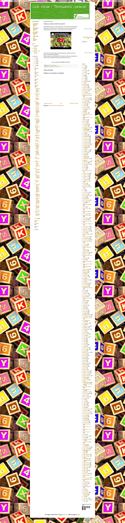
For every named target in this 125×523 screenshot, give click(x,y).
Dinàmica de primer (87, 211)
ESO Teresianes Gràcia (35, 39)
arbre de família (86, 98)
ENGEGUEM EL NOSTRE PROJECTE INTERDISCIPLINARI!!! (37, 199)
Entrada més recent (48, 103)
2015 (35, 63)
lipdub (84, 307)
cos (83, 189)
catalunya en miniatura (85, 156)
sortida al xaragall (87, 442)
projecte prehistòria (87, 386)
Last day (36, 143)
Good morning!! (37, 158)
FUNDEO (85, 258)
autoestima (85, 107)
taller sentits (86, 467)
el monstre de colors (87, 221)
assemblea (85, 101)
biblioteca (85, 120)
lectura (84, 302)
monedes (85, 332)
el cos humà (85, 219)
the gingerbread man (87, 479)
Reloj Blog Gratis (87, 37)
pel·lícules (85, 358)
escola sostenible (86, 240)
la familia (85, 296)
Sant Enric (85, 410)
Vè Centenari (86, 492)
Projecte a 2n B (37, 181)
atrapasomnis (86, 102)
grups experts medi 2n (87, 264)
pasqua (84, 357)
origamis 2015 (86, 348)
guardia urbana (86, 269)
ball (84, 111)
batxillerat (85, 113)
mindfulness (85, 327)
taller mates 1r (86, 463)
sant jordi (85, 415)
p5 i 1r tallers (86, 349)
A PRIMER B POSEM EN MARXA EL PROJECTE (37, 188)
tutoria (84, 491)
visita (84, 496)
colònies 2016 (86, 178)
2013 (35, 229)
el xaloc (84, 232)
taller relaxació (86, 466)
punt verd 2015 (86, 396)
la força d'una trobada (87, 298)
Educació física (86, 218)
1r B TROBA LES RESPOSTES (37, 90)
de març (36, 220)
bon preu (85, 123)
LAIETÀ (85, 300)
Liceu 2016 (85, 305)
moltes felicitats (86, 329)
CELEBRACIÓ (86, 158)
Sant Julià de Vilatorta (86, 418)
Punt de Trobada (86, 393)
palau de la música (86, 352)
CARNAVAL (86, 136)
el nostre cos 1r (86, 226)
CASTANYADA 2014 (86, 147)
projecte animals (86, 371)
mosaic (84, 335)
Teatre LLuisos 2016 (87, 475)
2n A (84, 77)
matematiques (86, 323)
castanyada (85, 145)
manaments (85, 311)
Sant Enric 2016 (86, 412)
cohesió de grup (86, 173)
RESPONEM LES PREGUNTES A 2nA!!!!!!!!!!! (37, 130)
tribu (84, 489)
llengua (84, 308)
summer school (86, 448)
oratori (84, 343)
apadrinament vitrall (87, 95)
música (84, 338)
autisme (84, 105)
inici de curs (85, 277)
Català (84, 154)
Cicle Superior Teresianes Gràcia (36, 29)
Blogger (78, 514)
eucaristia (85, 244)
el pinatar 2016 (86, 229)
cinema (84, 167)
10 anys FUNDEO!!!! (37, 99)
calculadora (85, 126)
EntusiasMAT (86, 238)
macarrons (85, 310)
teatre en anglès (86, 473)
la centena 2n (86, 295)
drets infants (86, 214)
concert (84, 183)
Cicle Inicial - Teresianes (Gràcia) (59, 7)
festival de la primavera (86, 250)
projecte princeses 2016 (86, 389)
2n (83, 75)
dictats (84, 207)
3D (83, 83)
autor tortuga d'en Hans (87, 109)
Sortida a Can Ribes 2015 (87, 439)
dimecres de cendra (87, 208)
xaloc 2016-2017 (86, 499)
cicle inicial (85, 163)
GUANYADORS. (87, 266)
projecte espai (86, 374)
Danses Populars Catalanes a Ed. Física (37, 104)
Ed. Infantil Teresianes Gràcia (35, 33)
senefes (84, 434)
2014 (35, 65)
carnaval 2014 (86, 138)
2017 (35, 60)
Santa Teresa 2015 (87, 426)
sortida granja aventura (86, 445)
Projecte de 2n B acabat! (37, 95)
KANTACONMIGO (87, 287)
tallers (84, 469)
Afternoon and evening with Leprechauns (37, 163)
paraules (85, 354)
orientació (85, 344)
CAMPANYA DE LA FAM (87, 129)
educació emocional (87, 215)
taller (84, 453)
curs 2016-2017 (86, 192)
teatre (84, 472)
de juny (36, 82)
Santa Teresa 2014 (87, 424)
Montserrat (85, 334)
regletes (85, 404)
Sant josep (85, 416)
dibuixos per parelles (87, 204)
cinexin (84, 169)
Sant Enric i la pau (87, 413)
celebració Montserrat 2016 (86, 160)
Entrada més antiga (74, 103)
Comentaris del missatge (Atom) (57, 105)
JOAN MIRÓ (86, 280)
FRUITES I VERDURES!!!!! (37, 214)
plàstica (84, 365)
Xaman (84, 501)
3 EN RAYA (86, 81)
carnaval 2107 (86, 142)
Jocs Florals (85, 284)
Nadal (84, 340)
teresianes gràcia (86, 478)
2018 (35, 58)
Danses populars (86, 195)
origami (84, 346)
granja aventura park (87, 261)
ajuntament (85, 87)
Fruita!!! (37, 125)
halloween (85, 270)
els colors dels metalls (87, 234)
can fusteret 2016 (86, 132)
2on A (84, 78)
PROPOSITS (86, 392)
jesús (84, 278)
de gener (37, 226)
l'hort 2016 (85, 293)
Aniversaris (85, 90)
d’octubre (37, 75)
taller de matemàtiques (86, 458)
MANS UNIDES (87, 314)
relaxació (85, 406)
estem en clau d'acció (87, 241)
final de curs (85, 254)
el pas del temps (86, 228)
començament (86, 179)
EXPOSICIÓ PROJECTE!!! (37, 137)
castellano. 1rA (86, 151)
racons (84, 401)
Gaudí (84, 259)
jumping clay (85, 286)
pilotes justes (86, 363)
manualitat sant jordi (87, 318)
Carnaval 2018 (86, 141)
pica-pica (85, 361)
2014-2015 (85, 70)
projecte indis (86, 380)
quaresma (85, 398)
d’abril (36, 218)
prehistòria (85, 366)
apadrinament (86, 94)
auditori (84, 104)
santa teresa (85, 422)
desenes (84, 197)
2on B (84, 80)
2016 (35, 62)
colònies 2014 (86, 175)
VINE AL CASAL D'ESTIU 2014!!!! (37, 208)
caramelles (85, 135)
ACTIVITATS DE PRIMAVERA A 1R (37, 121)
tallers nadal (86, 470)
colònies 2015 (86, 176)
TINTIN (85, 482)
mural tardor (86, 337)
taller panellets (86, 464)
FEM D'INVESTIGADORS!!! (37, 177)
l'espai (84, 292)
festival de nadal (86, 252)
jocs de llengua (86, 283)
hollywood (85, 272)
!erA (84, 66)
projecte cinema (86, 372)
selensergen (65, 514)
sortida (84, 437)
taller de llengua (86, 456)
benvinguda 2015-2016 (87, 114)
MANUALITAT (86, 316)
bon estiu (85, 121)
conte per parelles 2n (87, 186)
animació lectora (86, 89)
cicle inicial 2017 (86, 164)
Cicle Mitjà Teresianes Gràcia (35, 25)
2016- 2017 (85, 73)
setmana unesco (86, 436)
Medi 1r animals (86, 326)
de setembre (36, 78)
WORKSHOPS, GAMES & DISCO (37, 147)
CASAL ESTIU (57, 66)
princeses (85, 369)
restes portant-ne (86, 409)
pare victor (85, 355)
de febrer (37, 223)
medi (84, 324)
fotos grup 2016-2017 (87, 255)
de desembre (37, 67)
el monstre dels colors (87, 224)
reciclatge (85, 402)
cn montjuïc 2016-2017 (87, 170)
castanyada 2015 (86, 150)
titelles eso (85, 483)
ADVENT (85, 86)
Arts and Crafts (86, 99)
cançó (84, 133)
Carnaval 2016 (86, 139)
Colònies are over (37, 141)
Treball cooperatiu (87, 486)
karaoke (84, 290)
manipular (85, 313)
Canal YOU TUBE (36, 46)
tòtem (84, 485)
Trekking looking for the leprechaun (37, 153)
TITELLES (37, 116)
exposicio (85, 245)
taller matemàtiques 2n (87, 460)
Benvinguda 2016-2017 (87, 117)
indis (84, 274)
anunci (84, 92)
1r (83, 69)
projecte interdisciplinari (86, 382)
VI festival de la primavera (86, 494)
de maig (36, 85)
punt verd (85, 395)
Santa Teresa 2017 (87, 432)
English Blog (35, 36)
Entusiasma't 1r (86, 237)
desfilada (85, 198)
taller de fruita (86, 454)
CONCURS (85, 185)
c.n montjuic (85, 124)
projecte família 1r (87, 375)
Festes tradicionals (87, 247)
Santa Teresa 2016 (87, 429)
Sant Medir (85, 421)
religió (84, 407)
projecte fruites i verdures (86, 377)
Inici (61, 103)
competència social (87, 181)
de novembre (37, 71)
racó (84, 399)
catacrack (85, 153)
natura (84, 341)
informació (85, 275)
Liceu (84, 304)
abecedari (85, 84)
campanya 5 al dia (86, 127)
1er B (84, 67)
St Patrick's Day (86, 447)
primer (84, 368)
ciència (84, 166)
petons (84, 360)
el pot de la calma (86, 231)
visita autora (85, 498)
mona (84, 331)
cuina (84, 191)
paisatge (84, 351)
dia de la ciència (86, 200)
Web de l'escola (35, 48)
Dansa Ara (85, 194)
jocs (84, 281)
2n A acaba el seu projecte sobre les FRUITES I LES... (37, 111)
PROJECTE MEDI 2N (87, 384)
